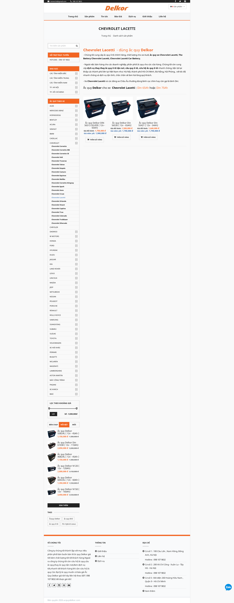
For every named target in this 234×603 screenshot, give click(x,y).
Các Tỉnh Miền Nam (58, 83)
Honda (53, 241)
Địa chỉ (146, 542)
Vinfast (53, 129)
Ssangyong (55, 324)
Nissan (53, 296)
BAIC (52, 394)
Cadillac (54, 138)
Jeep (51, 287)
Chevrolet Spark (58, 186)
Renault (53, 310)
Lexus (52, 273)
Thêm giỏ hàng (96, 140)
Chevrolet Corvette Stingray (63, 183)
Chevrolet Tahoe (58, 165)
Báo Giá (118, 16)
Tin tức (104, 16)
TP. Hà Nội (54, 87)
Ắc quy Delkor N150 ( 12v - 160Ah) (68, 490)
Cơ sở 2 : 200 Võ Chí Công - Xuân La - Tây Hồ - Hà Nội (164, 566)
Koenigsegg (55, 115)
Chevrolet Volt (57, 157)
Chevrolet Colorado (59, 216)
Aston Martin (56, 375)
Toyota (53, 338)
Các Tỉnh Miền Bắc (58, 73)
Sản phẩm (89, 16)
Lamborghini (56, 371)
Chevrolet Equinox (59, 176)
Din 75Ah (162, 87)
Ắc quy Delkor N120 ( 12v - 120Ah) (68, 467)
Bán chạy (53, 424)
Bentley (53, 120)
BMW (52, 134)
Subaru (53, 329)
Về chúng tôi (54, 542)
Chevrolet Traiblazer (60, 219)
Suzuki (53, 334)
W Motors (54, 236)
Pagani (53, 385)
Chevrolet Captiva (59, 208)
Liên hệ (162, 16)
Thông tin (100, 542)
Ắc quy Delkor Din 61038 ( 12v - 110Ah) (68, 443)
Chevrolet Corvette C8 (60, 154)
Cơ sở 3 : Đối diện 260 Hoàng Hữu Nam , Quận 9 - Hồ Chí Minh (164, 579)
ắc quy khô (68, 519)
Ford (52, 245)
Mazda (53, 283)
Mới (74, 424)
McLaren (54, 361)
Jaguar (53, 259)
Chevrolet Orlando (59, 201)
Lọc (53, 414)
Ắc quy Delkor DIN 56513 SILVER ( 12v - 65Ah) (94, 125)
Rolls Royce (55, 315)
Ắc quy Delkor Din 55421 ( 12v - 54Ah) (148, 124)
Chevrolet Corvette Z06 (61, 150)
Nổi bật (64, 424)
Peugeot (53, 301)
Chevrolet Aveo (58, 190)
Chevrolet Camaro (59, 172)
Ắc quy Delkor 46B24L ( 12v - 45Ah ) (68, 455)
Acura (52, 124)
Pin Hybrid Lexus (69, 524)
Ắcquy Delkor (54, 519)
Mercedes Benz (56, 110)
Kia (51, 264)
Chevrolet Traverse (59, 161)
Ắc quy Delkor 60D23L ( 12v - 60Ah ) (68, 478)
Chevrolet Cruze (58, 194)
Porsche (53, 306)
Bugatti (53, 357)
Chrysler (54, 227)
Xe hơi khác (55, 347)
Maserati (54, 366)
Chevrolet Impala (58, 168)
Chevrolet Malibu (58, 179)
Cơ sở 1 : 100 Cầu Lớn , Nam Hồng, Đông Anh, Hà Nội (164, 553)
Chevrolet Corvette (59, 146)
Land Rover (55, 269)
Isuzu (52, 255)
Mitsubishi (55, 292)
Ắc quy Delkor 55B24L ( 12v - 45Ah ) (68, 432)
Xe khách (54, 389)
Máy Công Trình (57, 380)
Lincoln (53, 278)
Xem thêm (63, 505)
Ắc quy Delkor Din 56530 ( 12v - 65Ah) (121, 124)
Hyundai (53, 250)
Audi (52, 106)
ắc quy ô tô (53, 524)
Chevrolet (54, 143)
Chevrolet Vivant (58, 205)
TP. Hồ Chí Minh (57, 92)
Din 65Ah (143, 87)
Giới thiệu (147, 16)
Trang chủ (73, 16)
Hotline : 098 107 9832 (155, 559)
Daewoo (53, 232)
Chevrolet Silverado (59, 223)
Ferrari (53, 352)
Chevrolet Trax (57, 212)
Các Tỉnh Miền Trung (59, 78)
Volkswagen (55, 343)
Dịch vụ (132, 16)
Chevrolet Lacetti (117, 28)
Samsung (54, 320)
